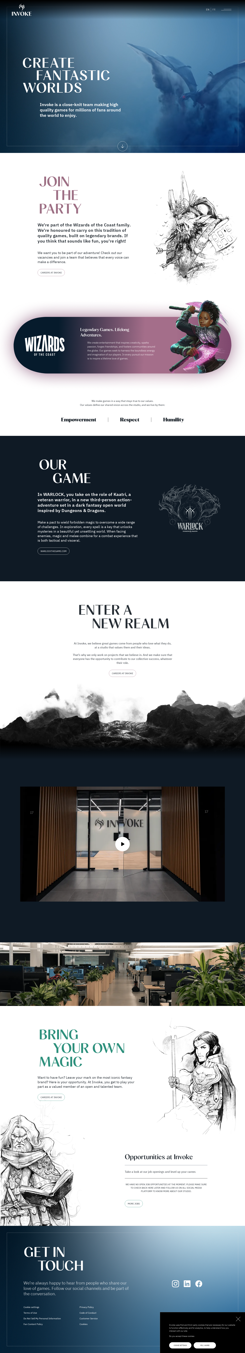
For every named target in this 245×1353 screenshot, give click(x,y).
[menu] (226, 10)
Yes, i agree (204, 1345)
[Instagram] (175, 1283)
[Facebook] (198, 1283)
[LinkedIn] (187, 1283)
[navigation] (122, 146)
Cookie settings (180, 1345)
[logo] (24, 9)
